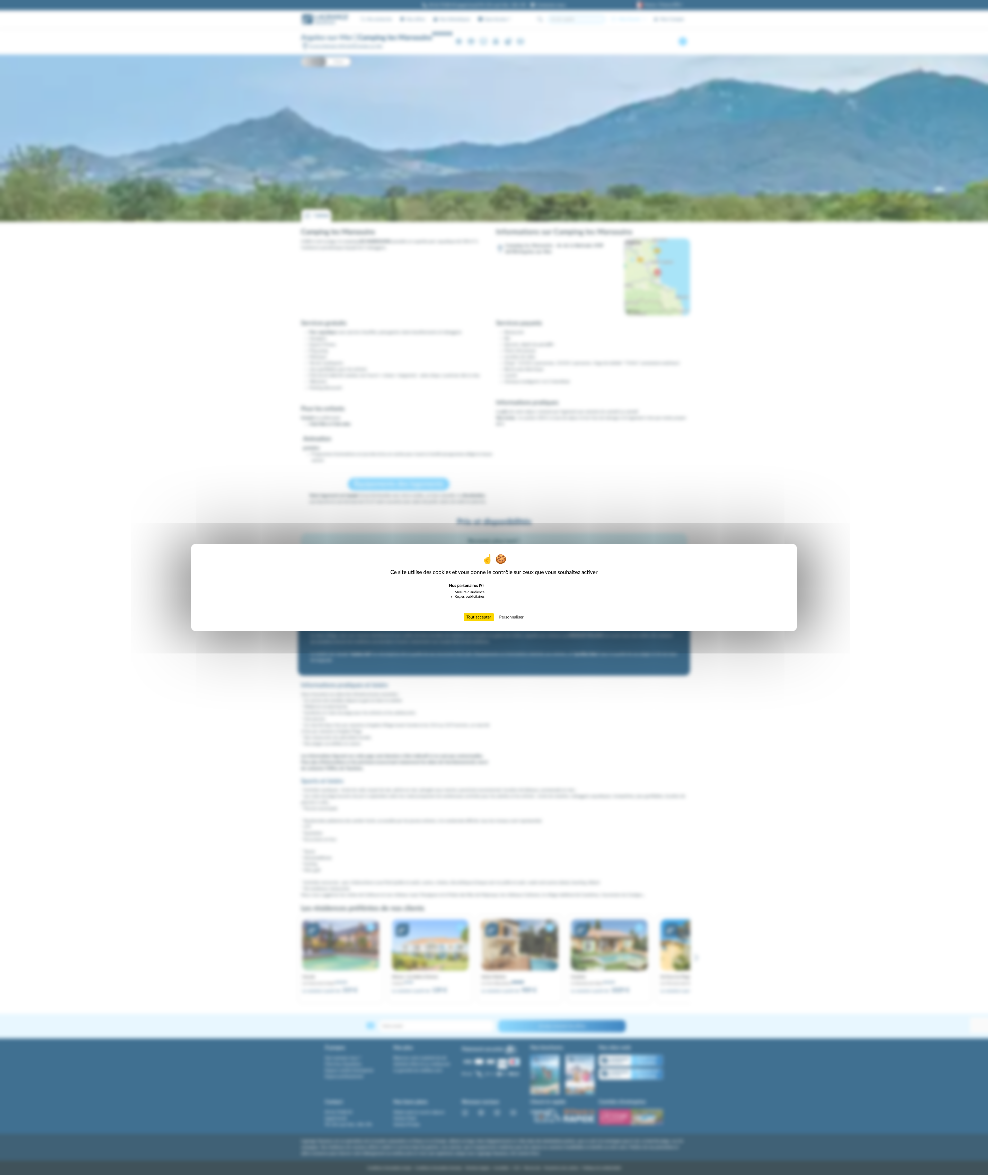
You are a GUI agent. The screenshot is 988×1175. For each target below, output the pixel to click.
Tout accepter (478, 617)
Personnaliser (511, 617)
